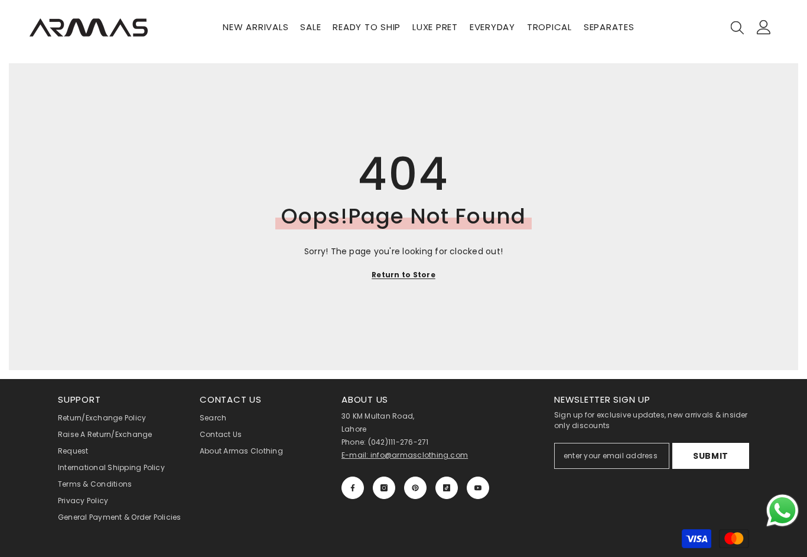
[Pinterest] (415, 488)
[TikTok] (446, 488)
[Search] (737, 27)
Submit (710, 456)
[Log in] (763, 27)
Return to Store (403, 275)
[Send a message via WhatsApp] (782, 510)
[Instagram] (384, 488)
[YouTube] (478, 488)
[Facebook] (352, 488)
